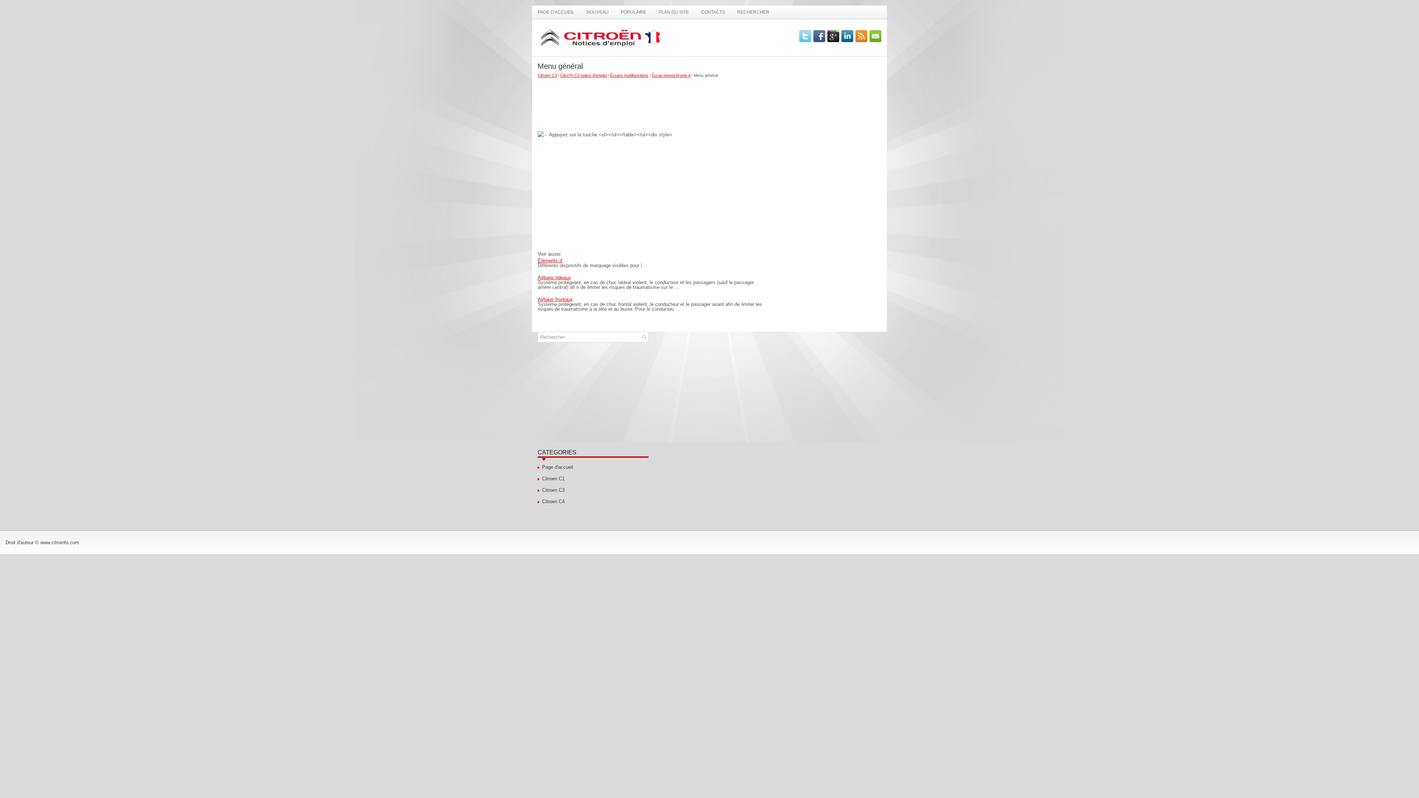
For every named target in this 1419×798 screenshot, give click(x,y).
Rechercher (753, 12)
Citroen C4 (553, 501)
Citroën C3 (547, 75)
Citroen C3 (553, 490)
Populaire (633, 12)
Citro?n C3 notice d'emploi (583, 75)
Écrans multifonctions (629, 75)
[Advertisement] (651, 101)
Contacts (713, 12)
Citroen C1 (553, 478)
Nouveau (597, 12)
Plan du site (674, 12)
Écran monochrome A (671, 75)
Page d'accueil (556, 12)
